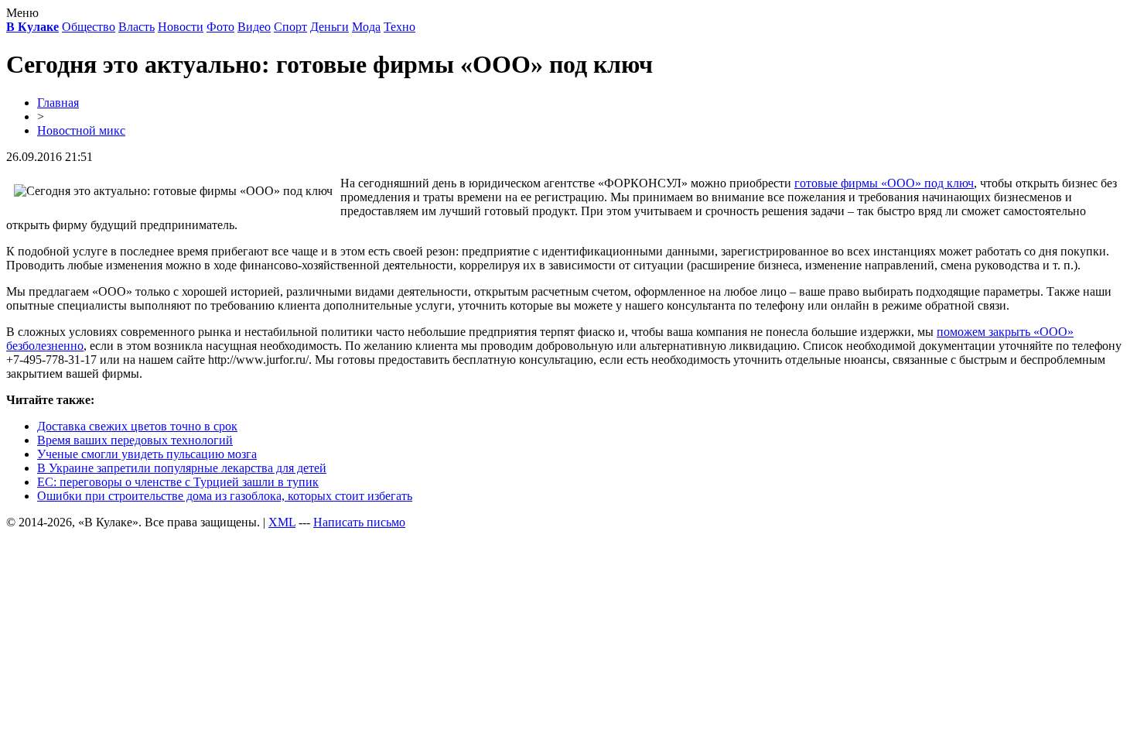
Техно (399, 26)
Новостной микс (81, 130)
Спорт (290, 26)
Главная (58, 102)
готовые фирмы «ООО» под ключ (884, 183)
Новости (180, 26)
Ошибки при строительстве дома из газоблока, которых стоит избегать (224, 495)
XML (281, 522)
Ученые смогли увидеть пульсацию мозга (147, 454)
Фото (220, 26)
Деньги (329, 26)
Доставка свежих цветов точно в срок (137, 426)
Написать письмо (359, 522)
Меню (22, 12)
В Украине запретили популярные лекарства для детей (181, 467)
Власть (136, 26)
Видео (254, 26)
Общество (88, 26)
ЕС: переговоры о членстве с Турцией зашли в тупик (178, 481)
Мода (366, 26)
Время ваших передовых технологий (135, 440)
